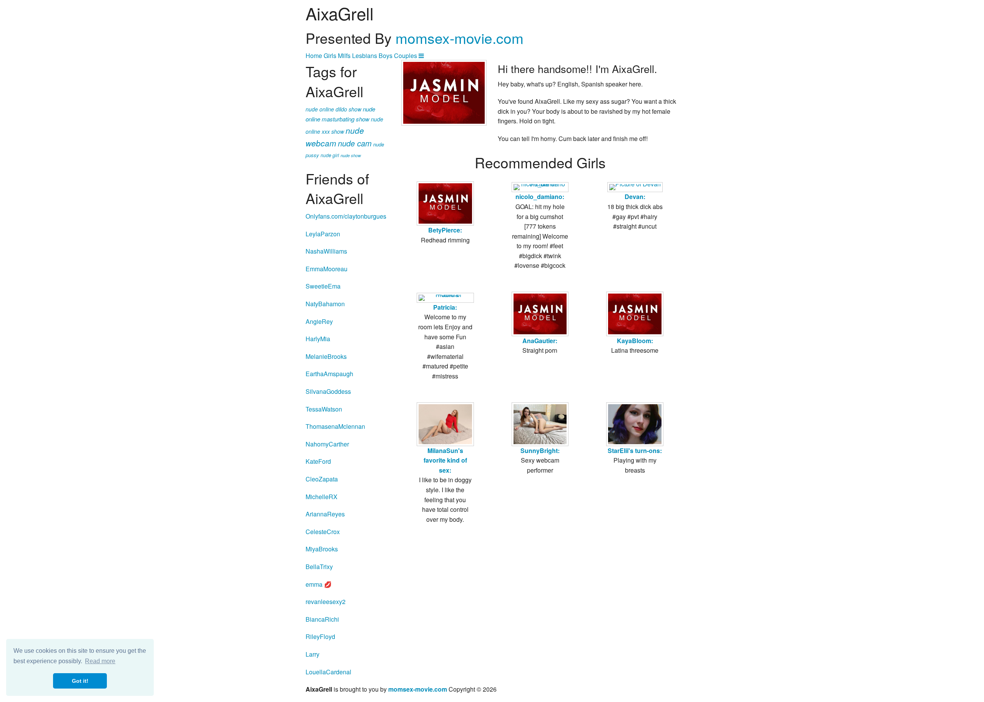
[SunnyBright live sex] (540, 424)
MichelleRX (321, 496)
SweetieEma (323, 286)
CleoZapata (322, 479)
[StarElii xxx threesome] (635, 424)
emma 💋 (319, 584)
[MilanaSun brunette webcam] (445, 424)
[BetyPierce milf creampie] (445, 204)
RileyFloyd (320, 636)
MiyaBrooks (322, 548)
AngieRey (319, 321)
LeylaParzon (323, 233)
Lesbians (364, 55)
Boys (385, 55)
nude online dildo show (333, 109)
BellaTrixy (319, 566)
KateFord (318, 461)
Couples (405, 55)
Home (314, 55)
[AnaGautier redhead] (540, 314)
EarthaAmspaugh (329, 373)
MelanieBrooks (326, 356)
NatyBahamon (325, 303)
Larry (312, 654)
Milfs (344, 55)
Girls (330, 55)
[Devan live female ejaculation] (635, 187)
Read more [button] (100, 661)
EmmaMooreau (326, 268)
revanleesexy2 (326, 601)
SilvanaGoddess (328, 391)
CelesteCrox (323, 531)
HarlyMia (318, 338)
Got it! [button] (80, 681)
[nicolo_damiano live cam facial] (540, 187)
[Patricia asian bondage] (445, 297)
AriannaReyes (325, 513)
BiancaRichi (322, 619)
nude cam (355, 143)
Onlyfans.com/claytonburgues (346, 216)
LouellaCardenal (328, 671)
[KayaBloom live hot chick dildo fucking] (635, 314)
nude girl (330, 155)
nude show (351, 155)
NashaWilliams (326, 251)
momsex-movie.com (460, 38)
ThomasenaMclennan (335, 426)
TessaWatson (324, 409)
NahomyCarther (327, 444)
